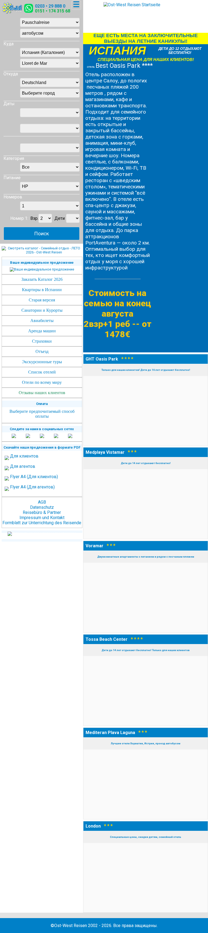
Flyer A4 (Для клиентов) (34, 476)
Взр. (34, 218)
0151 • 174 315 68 (52, 11)
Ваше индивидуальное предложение (42, 262)
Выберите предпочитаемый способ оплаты (41, 414)
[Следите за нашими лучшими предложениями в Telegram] (56, 436)
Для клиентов (24, 456)
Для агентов (22, 466)
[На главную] (12, 12)
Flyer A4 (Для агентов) (32, 487)
